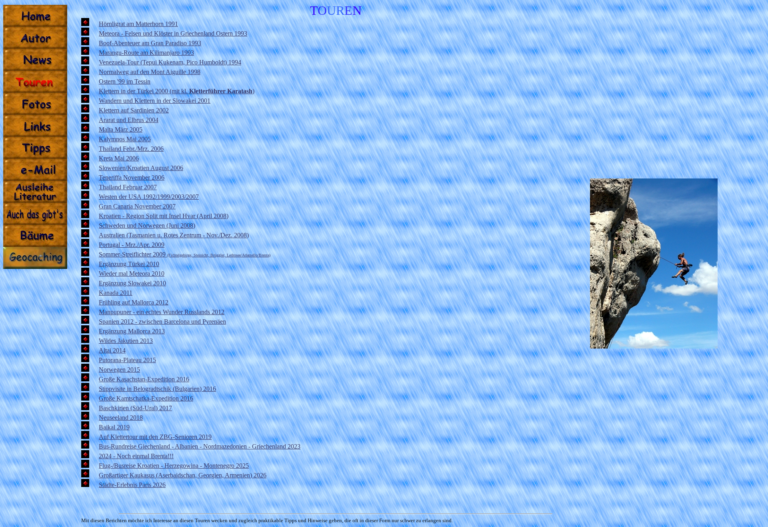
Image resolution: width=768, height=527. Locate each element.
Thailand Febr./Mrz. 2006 (131, 148)
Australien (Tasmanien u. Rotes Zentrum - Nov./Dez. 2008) (174, 235)
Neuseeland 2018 (121, 417)
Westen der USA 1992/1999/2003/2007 (149, 196)
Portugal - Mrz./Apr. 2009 (131, 244)
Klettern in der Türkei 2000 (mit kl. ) (176, 91)
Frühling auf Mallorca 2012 (133, 302)
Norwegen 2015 (119, 369)
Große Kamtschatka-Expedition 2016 (146, 398)
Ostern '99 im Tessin (124, 81)
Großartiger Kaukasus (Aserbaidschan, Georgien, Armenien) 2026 (182, 475)
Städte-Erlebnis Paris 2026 (132, 484)
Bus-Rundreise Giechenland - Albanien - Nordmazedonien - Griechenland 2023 (199, 446)
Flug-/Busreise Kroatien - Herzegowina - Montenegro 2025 (174, 465)
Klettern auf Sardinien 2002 (134, 110)
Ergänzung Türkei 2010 (129, 263)
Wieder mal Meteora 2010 (131, 273)
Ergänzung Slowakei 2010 (132, 283)
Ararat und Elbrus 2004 (128, 119)
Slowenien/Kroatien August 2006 (141, 167)
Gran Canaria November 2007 (137, 206)
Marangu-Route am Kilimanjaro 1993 (146, 52)
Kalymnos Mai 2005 (125, 139)
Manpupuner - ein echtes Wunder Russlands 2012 (161, 312)
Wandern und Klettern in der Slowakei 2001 (154, 100)
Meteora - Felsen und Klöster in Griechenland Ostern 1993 (173, 33)
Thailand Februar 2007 (128, 187)
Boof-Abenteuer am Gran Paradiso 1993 (150, 43)
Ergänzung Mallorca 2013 (132, 331)
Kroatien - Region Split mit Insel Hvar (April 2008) (163, 215)
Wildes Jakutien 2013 (126, 340)
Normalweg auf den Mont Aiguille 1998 (149, 71)
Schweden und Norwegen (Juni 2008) (147, 225)
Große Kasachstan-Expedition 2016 (144, 379)
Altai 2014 (112, 350)
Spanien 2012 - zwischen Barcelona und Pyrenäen (162, 321)
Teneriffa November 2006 (131, 177)
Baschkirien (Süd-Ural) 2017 (135, 408)
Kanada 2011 (115, 292)
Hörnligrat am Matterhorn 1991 (138, 23)
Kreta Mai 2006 (119, 158)
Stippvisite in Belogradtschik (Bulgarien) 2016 (157, 388)
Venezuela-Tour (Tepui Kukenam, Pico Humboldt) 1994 (170, 62)
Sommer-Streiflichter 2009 (184, 254)
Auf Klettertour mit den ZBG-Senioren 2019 (155, 436)
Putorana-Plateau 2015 (127, 360)
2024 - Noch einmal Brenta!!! (136, 456)
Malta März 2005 (120, 129)
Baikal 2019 (114, 427)
